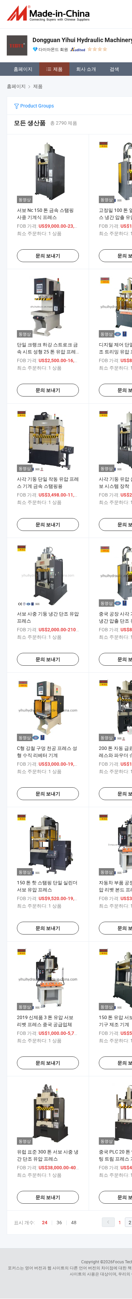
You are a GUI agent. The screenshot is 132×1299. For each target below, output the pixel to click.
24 (44, 1222)
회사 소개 (86, 69)
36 (59, 1222)
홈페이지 (23, 69)
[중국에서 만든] (49, 13)
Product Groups (36, 105)
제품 (58, 69)
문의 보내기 (48, 255)
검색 (114, 69)
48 (73, 1222)
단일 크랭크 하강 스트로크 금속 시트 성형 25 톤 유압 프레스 (47, 351)
